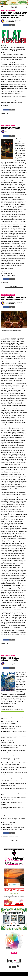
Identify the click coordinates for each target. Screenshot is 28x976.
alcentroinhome (14, 836)
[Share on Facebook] (6, 25)
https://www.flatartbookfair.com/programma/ (11, 102)
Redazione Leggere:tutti (11, 21)
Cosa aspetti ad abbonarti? (7, 706)
